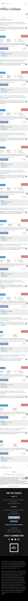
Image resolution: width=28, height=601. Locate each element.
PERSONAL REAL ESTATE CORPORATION (14, 500)
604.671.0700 (14, 501)
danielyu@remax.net (14, 503)
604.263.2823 (14, 528)
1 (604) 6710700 (4, 54)
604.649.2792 (14, 512)
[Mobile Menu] (26, 3)
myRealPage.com (16, 486)
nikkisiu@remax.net (14, 513)
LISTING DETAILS (4, 48)
